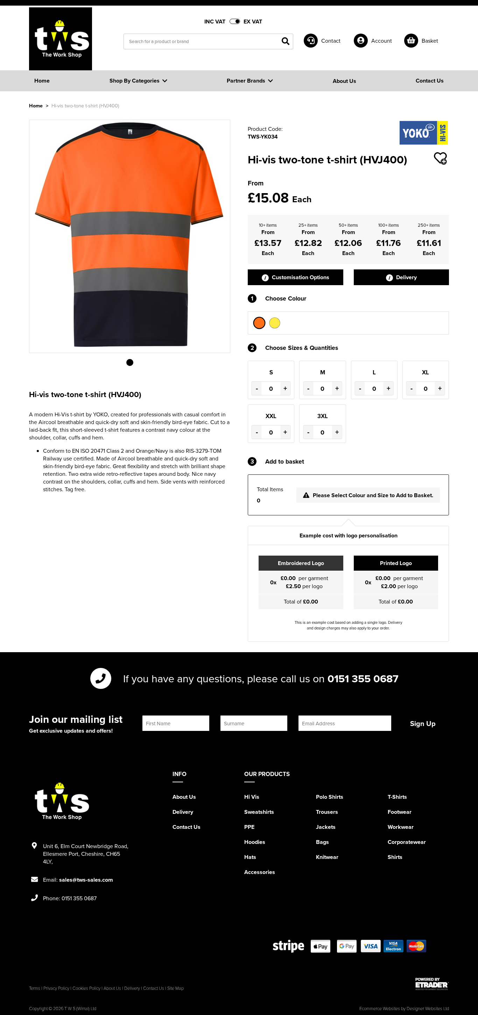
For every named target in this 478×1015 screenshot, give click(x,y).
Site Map (175, 988)
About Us (184, 797)
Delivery (406, 277)
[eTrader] (432, 984)
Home (36, 105)
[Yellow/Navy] (274, 323)
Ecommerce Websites (379, 1008)
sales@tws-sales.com (86, 880)
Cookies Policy (86, 988)
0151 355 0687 (363, 678)
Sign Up (423, 723)
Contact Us (187, 827)
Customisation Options (299, 277)
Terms (34, 988)
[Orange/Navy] (259, 323)
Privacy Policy (56, 988)
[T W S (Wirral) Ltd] (60, 38)
